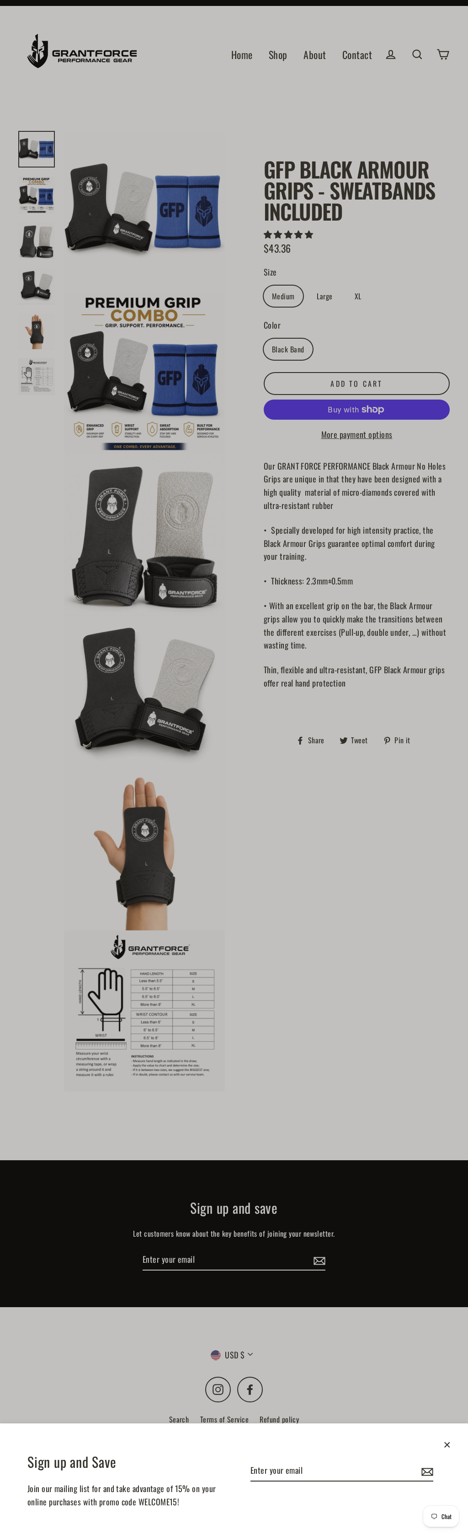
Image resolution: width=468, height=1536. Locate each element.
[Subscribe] (426, 1471)
